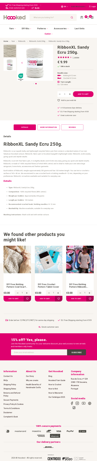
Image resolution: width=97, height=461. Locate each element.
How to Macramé (55, 393)
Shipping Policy (10, 385)
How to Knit (53, 389)
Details (24, 127)
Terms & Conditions (12, 408)
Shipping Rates (10, 389)
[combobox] (53, 17)
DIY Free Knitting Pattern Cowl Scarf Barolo (16, 285)
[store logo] (15, 17)
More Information (48, 127)
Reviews (72, 127)
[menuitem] (12, 28)
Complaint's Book (11, 417)
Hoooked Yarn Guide (56, 380)
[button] (64, 7)
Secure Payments (11, 400)
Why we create (32, 380)
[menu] (48, 31)
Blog (50, 376)
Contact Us (8, 376)
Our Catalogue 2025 (56, 397)
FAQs (6, 380)
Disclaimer (8, 413)
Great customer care (17, 8)
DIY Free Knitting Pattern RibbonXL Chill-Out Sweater (78, 285)
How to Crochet (54, 385)
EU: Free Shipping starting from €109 (23, 5)
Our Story (30, 376)
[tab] (25, 127)
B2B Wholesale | (78, 6)
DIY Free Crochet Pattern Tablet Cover (48, 285)
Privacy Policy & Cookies (13, 404)
